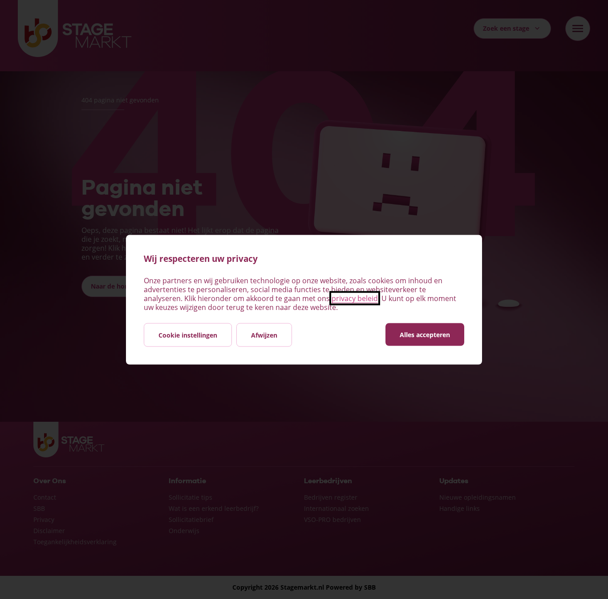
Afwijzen (264, 334)
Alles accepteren (425, 334)
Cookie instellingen (187, 334)
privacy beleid (355, 298)
